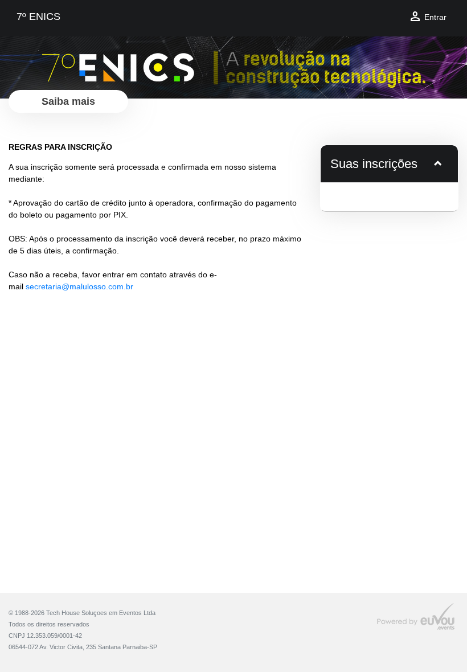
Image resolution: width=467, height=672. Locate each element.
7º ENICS (38, 16)
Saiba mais (68, 101)
